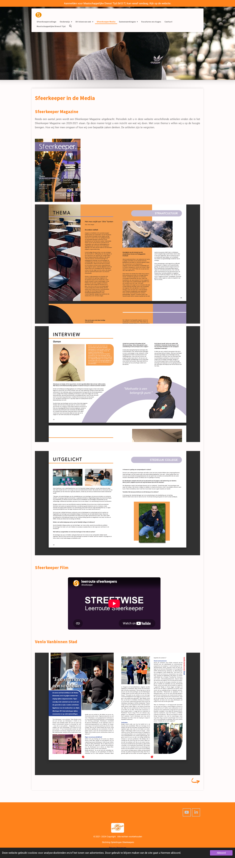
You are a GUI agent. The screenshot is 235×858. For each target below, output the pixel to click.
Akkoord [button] (221, 852)
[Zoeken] (70, 26)
